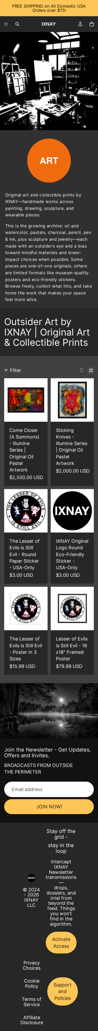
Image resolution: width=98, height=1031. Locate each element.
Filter (15, 370)
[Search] (17, 24)
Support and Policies (63, 991)
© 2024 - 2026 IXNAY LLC (31, 897)
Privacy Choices (32, 965)
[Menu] (6, 24)
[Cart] (91, 24)
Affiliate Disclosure (31, 1020)
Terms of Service (32, 1001)
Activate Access (61, 942)
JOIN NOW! (49, 806)
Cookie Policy (31, 983)
